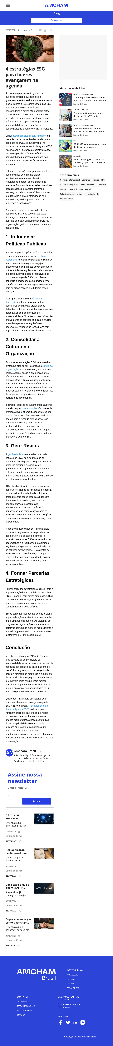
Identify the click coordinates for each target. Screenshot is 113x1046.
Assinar (37, 801)
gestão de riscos (16, 454)
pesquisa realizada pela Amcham (28, 136)
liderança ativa (29, 408)
